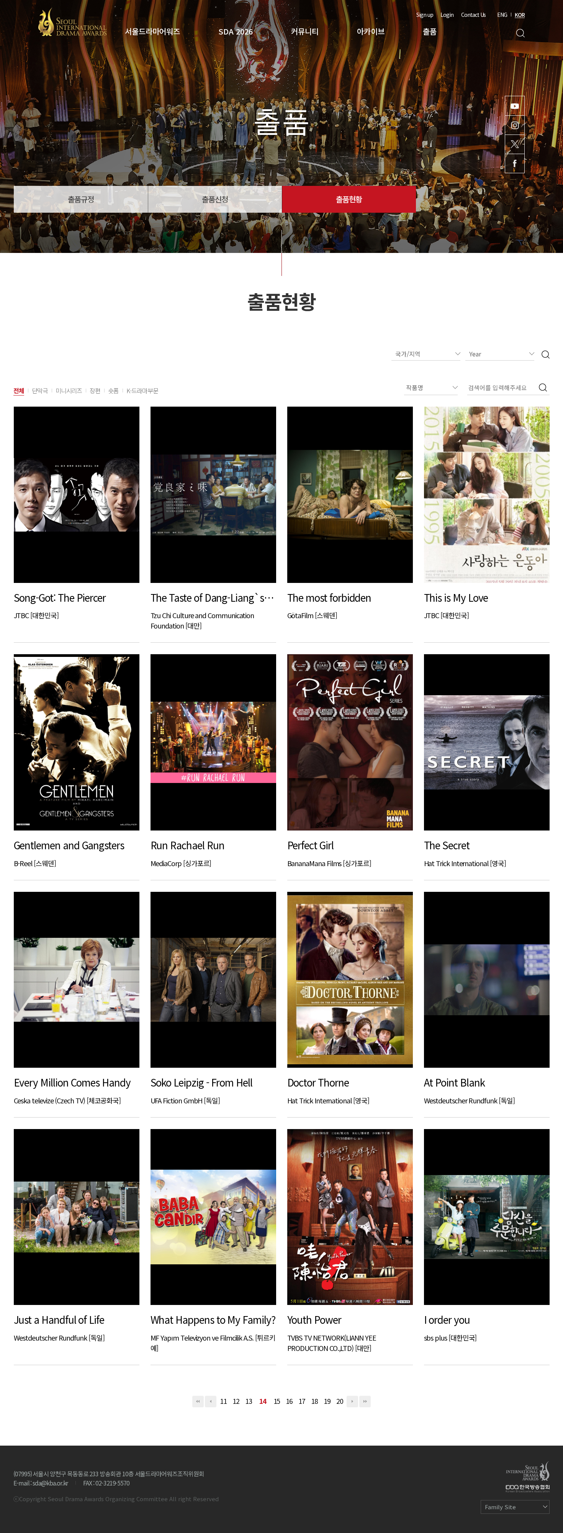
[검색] (546, 354)
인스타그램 (514, 125)
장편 (95, 390)
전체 (18, 390)
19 (327, 1401)
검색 (520, 33)
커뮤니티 (305, 31)
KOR (520, 14)
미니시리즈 (69, 390)
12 (235, 1401)
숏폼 (113, 390)
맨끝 (365, 1401)
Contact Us (473, 14)
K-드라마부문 (142, 390)
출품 (430, 31)
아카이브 (371, 31)
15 (276, 1401)
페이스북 (514, 163)
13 (248, 1401)
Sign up (424, 14)
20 (339, 1401)
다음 (352, 1401)
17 (301, 1401)
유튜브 (514, 105)
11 (223, 1401)
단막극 (40, 390)
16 (289, 1401)
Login (446, 14)
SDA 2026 (235, 31)
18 (314, 1401)
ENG (502, 14)
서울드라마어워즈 (152, 31)
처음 (198, 1401)
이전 (210, 1401)
